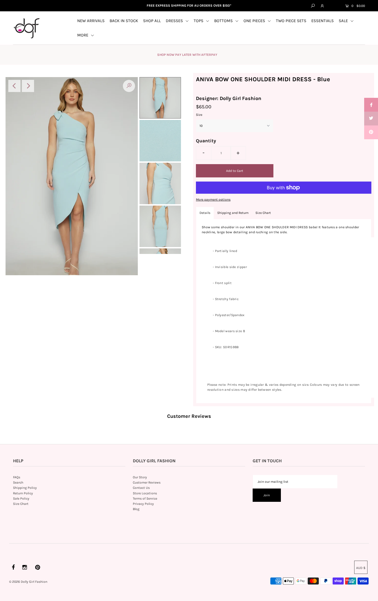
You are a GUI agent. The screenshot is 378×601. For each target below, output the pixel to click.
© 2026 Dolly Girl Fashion (28, 582)
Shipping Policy (25, 488)
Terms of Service (145, 498)
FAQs (16, 477)
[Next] (28, 86)
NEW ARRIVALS (91, 20)
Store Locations (145, 493)
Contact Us (141, 488)
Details (205, 213)
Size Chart (263, 213)
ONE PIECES (255, 20)
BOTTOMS (224, 20)
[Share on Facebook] (371, 105)
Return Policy (23, 493)
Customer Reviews (146, 482)
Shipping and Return (232, 213)
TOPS (199, 20)
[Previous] (14, 86)
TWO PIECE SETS (291, 20)
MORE (83, 35)
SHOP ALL (152, 20)
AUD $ (334, 6)
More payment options (213, 199)
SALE (344, 20)
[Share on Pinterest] (371, 132)
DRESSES (175, 20)
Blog (136, 509)
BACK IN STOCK (124, 20)
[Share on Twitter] (371, 118)
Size (199, 115)
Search (18, 482)
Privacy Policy (143, 504)
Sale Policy (21, 498)
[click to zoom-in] (129, 86)
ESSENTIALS (322, 20)
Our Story (140, 477)
